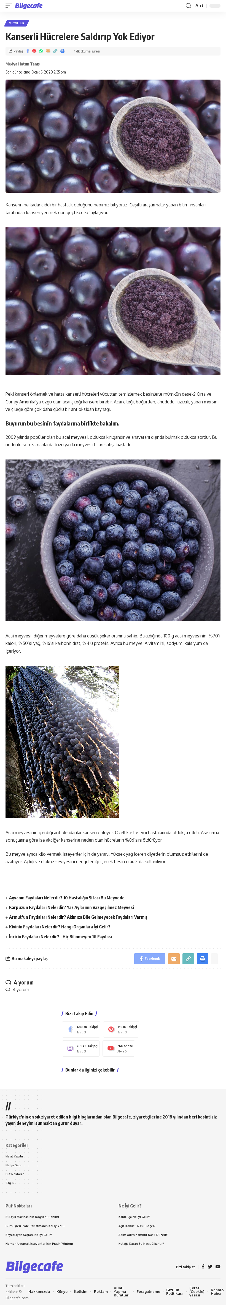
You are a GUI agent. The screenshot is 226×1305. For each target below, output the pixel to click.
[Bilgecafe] (30, 5)
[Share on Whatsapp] (41, 51)
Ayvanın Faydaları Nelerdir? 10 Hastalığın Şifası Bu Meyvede (67, 897)
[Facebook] (81, 1029)
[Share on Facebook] (28, 51)
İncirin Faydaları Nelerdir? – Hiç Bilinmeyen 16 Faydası (60, 936)
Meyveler (17, 23)
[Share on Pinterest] (34, 51)
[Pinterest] (121, 1029)
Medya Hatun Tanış (23, 63)
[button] (10, 5)
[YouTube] (218, 1267)
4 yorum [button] (21, 989)
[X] (210, 1267)
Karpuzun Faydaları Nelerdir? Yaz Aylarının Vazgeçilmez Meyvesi (71, 907)
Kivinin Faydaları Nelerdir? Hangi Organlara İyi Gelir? (60, 926)
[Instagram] (81, 1048)
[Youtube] (118, 1048)
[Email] (48, 51)
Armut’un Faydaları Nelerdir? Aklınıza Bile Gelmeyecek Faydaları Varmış (78, 917)
